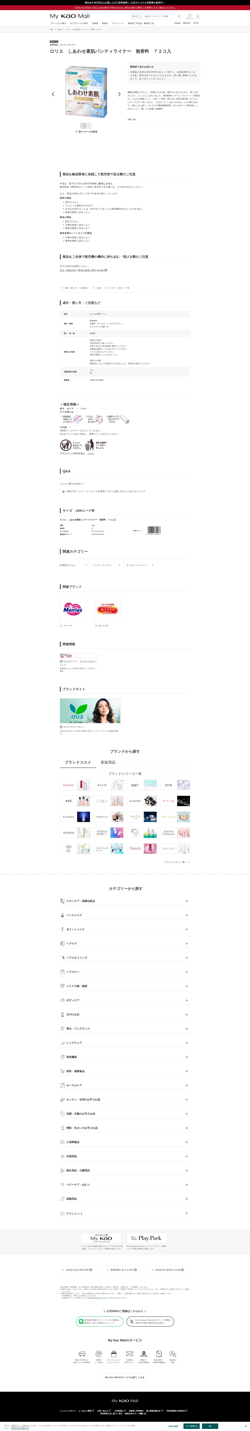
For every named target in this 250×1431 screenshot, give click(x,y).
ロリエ (60, 29)
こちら (91, 453)
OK (210, 1426)
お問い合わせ (102, 1411)
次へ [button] (119, 94)
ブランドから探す (58, 23)
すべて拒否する (192, 1426)
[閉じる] (246, 1426)
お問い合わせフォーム (97, 1298)
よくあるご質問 (85, 1411)
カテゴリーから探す (79, 23)
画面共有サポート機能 (134, 1414)
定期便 (95, 23)
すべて (135, 16)
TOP (51, 29)
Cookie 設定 (173, 1426)
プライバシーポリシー (20, 1428)
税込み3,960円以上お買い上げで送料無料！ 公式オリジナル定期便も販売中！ (125, 2)
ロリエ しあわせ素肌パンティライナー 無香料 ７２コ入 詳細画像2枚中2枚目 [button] (89, 125)
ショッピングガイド (68, 1411)
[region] (125, 1426)
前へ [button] (53, 94)
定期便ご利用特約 (136, 1411)
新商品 (105, 23)
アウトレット (118, 23)
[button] (125, 900)
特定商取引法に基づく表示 (111, 1414)
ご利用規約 (118, 1411)
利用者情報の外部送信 (176, 1411)
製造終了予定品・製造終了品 (141, 23)
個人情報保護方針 (153, 1411)
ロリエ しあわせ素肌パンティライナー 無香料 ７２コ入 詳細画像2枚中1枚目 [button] (83, 125)
